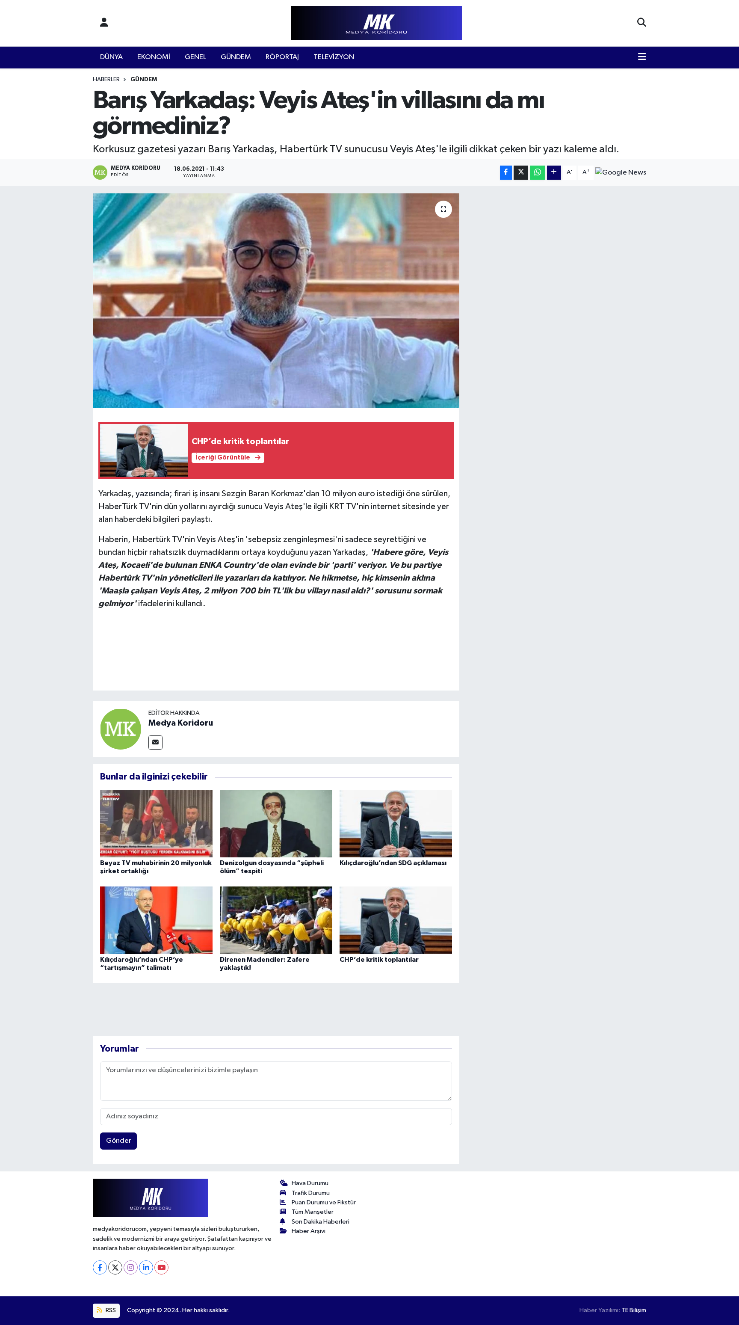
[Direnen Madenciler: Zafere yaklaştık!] (276, 920)
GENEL (195, 57)
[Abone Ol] (620, 172)
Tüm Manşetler (313, 1212)
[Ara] (641, 23)
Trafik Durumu (311, 1193)
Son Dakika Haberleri (320, 1221)
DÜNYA (111, 57)
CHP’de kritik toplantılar (379, 959)
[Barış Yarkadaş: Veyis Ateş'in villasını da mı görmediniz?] (276, 300)
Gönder (118, 1140)
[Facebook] (100, 1267)
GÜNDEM (236, 57)
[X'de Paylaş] (521, 173)
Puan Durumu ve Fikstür (324, 1202)
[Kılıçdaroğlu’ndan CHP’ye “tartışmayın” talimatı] (156, 920)
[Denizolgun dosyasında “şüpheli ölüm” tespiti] (276, 823)
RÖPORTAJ (282, 57)
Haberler (106, 80)
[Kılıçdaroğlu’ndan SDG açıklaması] (396, 823)
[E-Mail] (155, 742)
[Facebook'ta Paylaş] (506, 173)
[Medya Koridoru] (120, 728)
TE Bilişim (633, 1310)
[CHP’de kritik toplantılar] (396, 920)
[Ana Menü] (642, 57)
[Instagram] (131, 1267)
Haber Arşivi (308, 1231)
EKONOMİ (153, 57)
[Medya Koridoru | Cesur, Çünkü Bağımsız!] (376, 23)
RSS (110, 1310)
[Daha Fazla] (554, 173)
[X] (115, 1267)
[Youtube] (161, 1267)
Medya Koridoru (180, 723)
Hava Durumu (310, 1183)
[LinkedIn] (146, 1267)
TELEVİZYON (333, 57)
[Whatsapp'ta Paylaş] (537, 173)
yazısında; (154, 493)
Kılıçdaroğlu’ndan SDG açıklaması (393, 863)
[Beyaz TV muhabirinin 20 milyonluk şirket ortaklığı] (156, 823)
